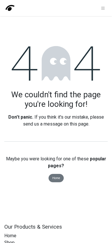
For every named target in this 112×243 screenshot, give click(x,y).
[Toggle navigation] (103, 8)
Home (56, 178)
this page (79, 124)
